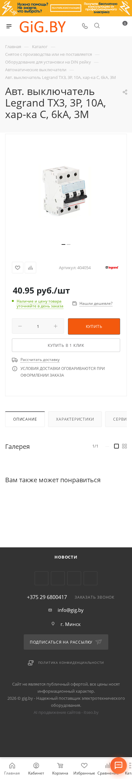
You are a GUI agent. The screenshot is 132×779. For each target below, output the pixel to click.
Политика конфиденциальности (71, 662)
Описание (25, 419)
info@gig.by (71, 610)
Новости (66, 557)
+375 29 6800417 (47, 597)
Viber (74, 578)
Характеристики (75, 419)
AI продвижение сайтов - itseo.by (66, 712)
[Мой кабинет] (109, 26)
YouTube (58, 578)
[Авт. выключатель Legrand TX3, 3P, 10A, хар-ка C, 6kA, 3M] (66, 191)
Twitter (41, 578)
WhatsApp (90, 578)
